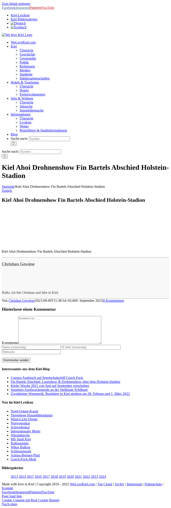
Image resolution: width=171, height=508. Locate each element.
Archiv (119, 484)
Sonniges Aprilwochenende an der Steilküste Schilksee (49, 390)
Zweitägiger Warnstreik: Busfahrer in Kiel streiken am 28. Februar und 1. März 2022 (70, 394)
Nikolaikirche (20, 435)
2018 (54, 476)
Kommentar (10, 343)
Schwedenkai (20, 427)
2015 (30, 476)
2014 (22, 476)
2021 (78, 476)
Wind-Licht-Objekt (24, 419)
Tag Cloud (104, 484)
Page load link (12, 496)
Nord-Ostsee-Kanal (24, 411)
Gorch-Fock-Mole (23, 459)
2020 (70, 476)
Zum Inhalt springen (16, 4)
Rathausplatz (20, 443)
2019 (62, 476)
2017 (46, 476)
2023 (94, 476)
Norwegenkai (20, 423)
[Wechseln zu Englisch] (18, 27)
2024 (102, 476)
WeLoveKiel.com (82, 484)
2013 (14, 476)
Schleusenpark (21, 451)
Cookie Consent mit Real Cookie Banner (30, 500)
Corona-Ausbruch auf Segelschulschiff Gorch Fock (47, 378)
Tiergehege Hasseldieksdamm (32, 415)
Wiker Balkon (20, 447)
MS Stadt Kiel (21, 439)
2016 (38, 476)
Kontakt (7, 488)
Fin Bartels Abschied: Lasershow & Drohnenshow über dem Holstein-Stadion (65, 382)
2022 (86, 476)
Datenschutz (153, 484)
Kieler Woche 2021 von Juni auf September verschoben (50, 386)
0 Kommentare (113, 300)
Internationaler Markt (25, 431)
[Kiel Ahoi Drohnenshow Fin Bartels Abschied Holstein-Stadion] (35, 244)
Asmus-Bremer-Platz (25, 455)
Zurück (7, 190)
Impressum (134, 484)
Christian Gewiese (18, 264)
